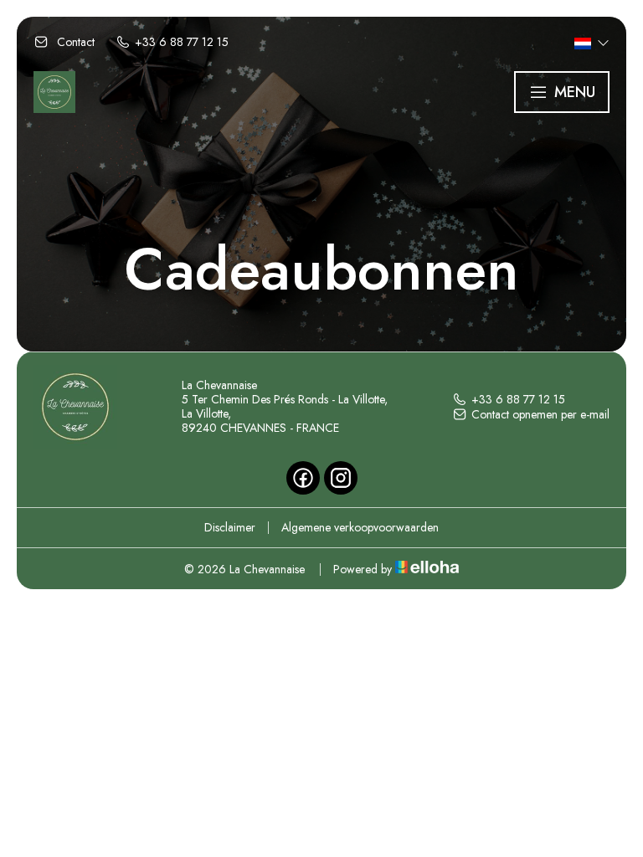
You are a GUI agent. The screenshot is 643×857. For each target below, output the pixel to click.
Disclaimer (229, 527)
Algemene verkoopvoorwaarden (360, 527)
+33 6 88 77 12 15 (518, 399)
